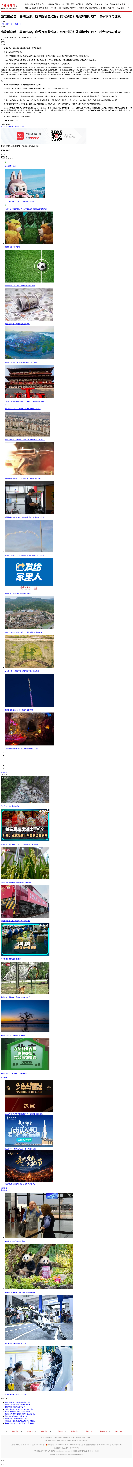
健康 (117, 4)
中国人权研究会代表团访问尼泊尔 (16, 1418)
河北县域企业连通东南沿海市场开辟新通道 (15, 921)
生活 (123, 4)
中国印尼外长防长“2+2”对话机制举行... (18, 1405)
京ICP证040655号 (39, 1445)
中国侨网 (79, 4)
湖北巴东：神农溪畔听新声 (10, 806)
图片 (114, 8)
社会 (62, 4)
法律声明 (88, 1431)
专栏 (118, 8)
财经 (37, 4)
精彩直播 (4, 1077)
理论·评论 (70, 4)
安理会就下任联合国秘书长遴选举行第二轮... (20, 1421)
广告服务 (59, 1431)
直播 (105, 8)
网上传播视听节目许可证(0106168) (22, 1445)
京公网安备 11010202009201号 (57, 1445)
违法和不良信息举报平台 (41, 1451)
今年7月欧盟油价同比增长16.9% (16, 1416)
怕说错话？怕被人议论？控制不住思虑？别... (20, 1414)
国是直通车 (93, 8)
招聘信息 (103, 1431)
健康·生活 (18, 24)
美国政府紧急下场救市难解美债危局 (17, 1402)
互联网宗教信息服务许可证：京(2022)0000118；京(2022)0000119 (102, 1445)
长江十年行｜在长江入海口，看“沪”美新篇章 (20, 1149)
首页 (2, 24)
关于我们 (15, 1431)
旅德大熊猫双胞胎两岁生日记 (15, 1407)
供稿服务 (74, 1431)
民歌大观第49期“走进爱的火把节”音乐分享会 (20, 1184)
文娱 (94, 4)
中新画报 (4, 1190)
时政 (32, 4)
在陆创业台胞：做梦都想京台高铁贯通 (14, 1073)
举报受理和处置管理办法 (78, 1451)
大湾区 (88, 4)
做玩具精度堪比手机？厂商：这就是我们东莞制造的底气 (20, 844)
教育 (106, 4)
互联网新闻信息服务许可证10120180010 (66, 1448)
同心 (43, 4)
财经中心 (9, 24)
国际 (56, 4)
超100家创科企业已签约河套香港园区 (17, 1411)
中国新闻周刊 (82, 8)
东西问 (50, 4)
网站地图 (118, 1431)
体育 (100, 4)
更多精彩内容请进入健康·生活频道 (13, 126)
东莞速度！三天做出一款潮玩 (11, 959)
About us (30, 1431)
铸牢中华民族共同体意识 (34, 8)
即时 (26, 4)
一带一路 (52, 8)
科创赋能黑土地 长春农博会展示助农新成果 (16, 882)
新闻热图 (4, 1188)
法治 (112, 4)
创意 (100, 8)
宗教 (46, 8)
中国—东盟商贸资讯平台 (66, 8)
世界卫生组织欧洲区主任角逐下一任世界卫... (20, 1423)
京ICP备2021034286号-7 (74, 1445)
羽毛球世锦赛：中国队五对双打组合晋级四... (20, 1409)
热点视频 (4, 772)
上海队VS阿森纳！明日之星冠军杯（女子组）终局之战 (24, 1114)
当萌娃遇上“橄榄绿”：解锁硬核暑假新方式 (15, 997)
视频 (109, 8)
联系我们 (44, 1431)
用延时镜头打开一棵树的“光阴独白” (13, 1035)
